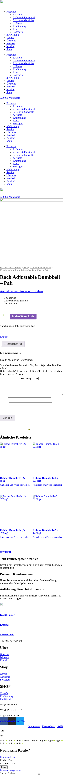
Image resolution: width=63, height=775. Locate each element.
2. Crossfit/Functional (24, 17)
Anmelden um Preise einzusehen (21, 291)
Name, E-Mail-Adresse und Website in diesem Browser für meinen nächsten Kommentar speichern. (30, 410)
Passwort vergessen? (10, 770)
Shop (9, 49)
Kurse (16, 29)
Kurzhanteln (6, 270)
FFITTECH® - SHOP (10, 267)
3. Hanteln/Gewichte (23, 20)
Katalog (10, 46)
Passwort (4, 763)
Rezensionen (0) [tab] (13, 343)
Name (4, 399)
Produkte (11, 11)
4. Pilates (17, 23)
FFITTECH (5, 552)
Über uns (11, 40)
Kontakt (10, 43)
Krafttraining (19, 26)
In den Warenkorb (23, 316)
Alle (25, 267)
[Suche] (38, 774)
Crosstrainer (7, 634)
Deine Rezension (9, 381)
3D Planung (12, 34)
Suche (3, 773)
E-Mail (4, 404)
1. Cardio (17, 14)
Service (10, 37)
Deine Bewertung (10, 378)
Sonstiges (18, 32)
